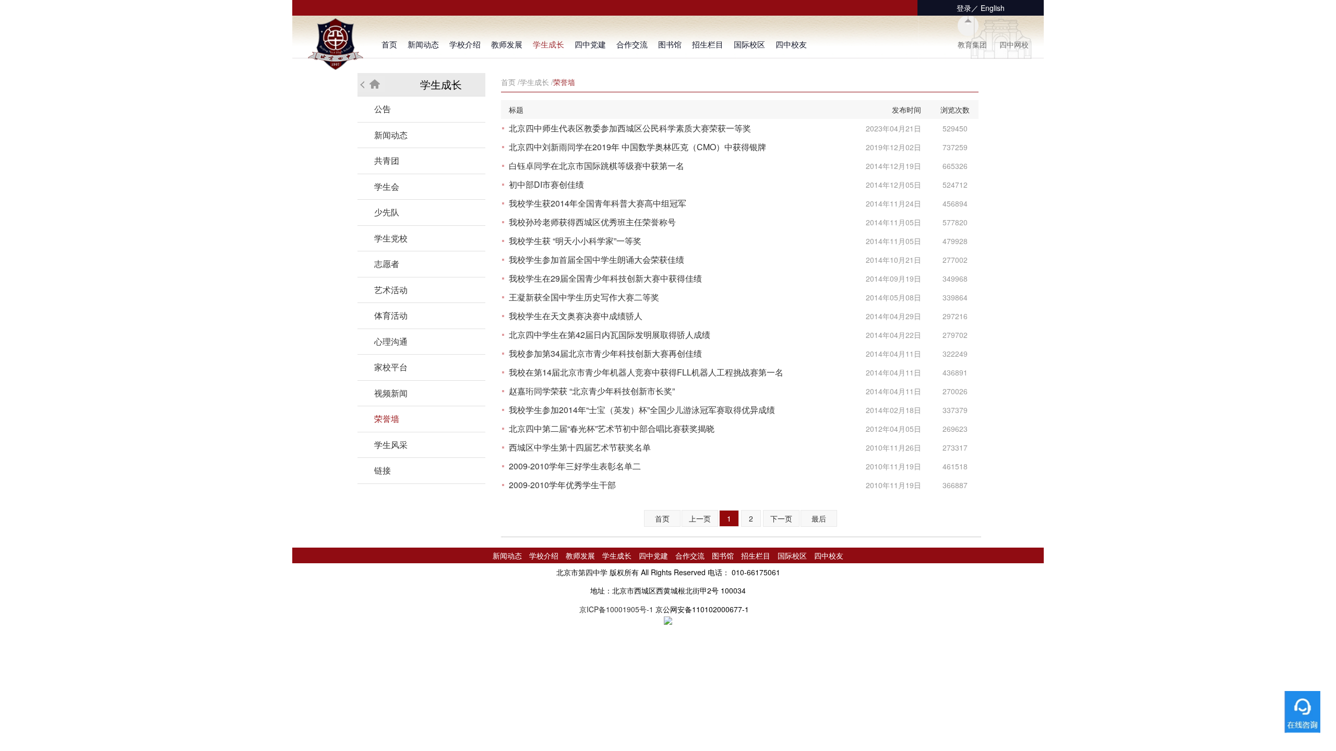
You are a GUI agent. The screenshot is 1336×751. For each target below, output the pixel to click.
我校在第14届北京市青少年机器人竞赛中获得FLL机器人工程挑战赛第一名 (646, 372)
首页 (389, 44)
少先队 (386, 212)
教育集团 (972, 44)
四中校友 (791, 44)
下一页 (781, 518)
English (993, 8)
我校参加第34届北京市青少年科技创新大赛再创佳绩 (605, 353)
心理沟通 (391, 341)
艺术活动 (391, 290)
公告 (382, 109)
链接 (382, 470)
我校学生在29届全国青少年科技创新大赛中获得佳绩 (605, 278)
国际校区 (749, 44)
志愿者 (386, 264)
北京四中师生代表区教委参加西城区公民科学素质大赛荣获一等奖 (630, 128)
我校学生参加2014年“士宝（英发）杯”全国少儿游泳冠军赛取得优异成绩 (642, 410)
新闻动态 (423, 44)
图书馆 (670, 44)
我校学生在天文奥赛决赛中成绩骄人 (575, 316)
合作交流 (632, 44)
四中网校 (1014, 44)
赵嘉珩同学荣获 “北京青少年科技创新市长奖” (592, 391)
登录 (964, 8)
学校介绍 (465, 44)
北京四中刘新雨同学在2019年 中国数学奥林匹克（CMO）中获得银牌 (637, 147)
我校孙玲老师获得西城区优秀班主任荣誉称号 (592, 222)
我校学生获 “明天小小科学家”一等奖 (575, 241)
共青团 (386, 160)
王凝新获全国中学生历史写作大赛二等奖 (584, 297)
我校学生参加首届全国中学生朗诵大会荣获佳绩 (596, 259)
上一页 (700, 518)
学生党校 (391, 238)
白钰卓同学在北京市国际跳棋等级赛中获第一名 (596, 166)
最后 (819, 518)
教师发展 (506, 44)
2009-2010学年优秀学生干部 (562, 485)
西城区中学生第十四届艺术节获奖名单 (580, 447)
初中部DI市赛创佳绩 (546, 184)
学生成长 (548, 44)
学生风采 (391, 445)
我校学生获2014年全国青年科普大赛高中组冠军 (597, 203)
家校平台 (391, 367)
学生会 (386, 186)
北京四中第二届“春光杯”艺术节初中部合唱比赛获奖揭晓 (611, 428)
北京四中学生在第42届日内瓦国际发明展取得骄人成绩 (609, 335)
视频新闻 (391, 393)
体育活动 (391, 315)
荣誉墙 (386, 419)
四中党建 (590, 44)
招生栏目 (707, 44)
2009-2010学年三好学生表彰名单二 (575, 466)
